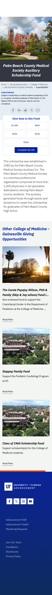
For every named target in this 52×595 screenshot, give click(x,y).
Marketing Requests (16, 529)
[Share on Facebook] (14, 111)
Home (3, 84)
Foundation (12, 547)
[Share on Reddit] (26, 111)
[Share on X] (32, 111)
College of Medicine (39, 84)
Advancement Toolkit (17, 524)
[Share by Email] (38, 111)
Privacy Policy (13, 556)
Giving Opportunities (18, 84)
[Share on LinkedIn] (20, 111)
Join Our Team (14, 542)
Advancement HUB (16, 519)
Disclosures (12, 551)
